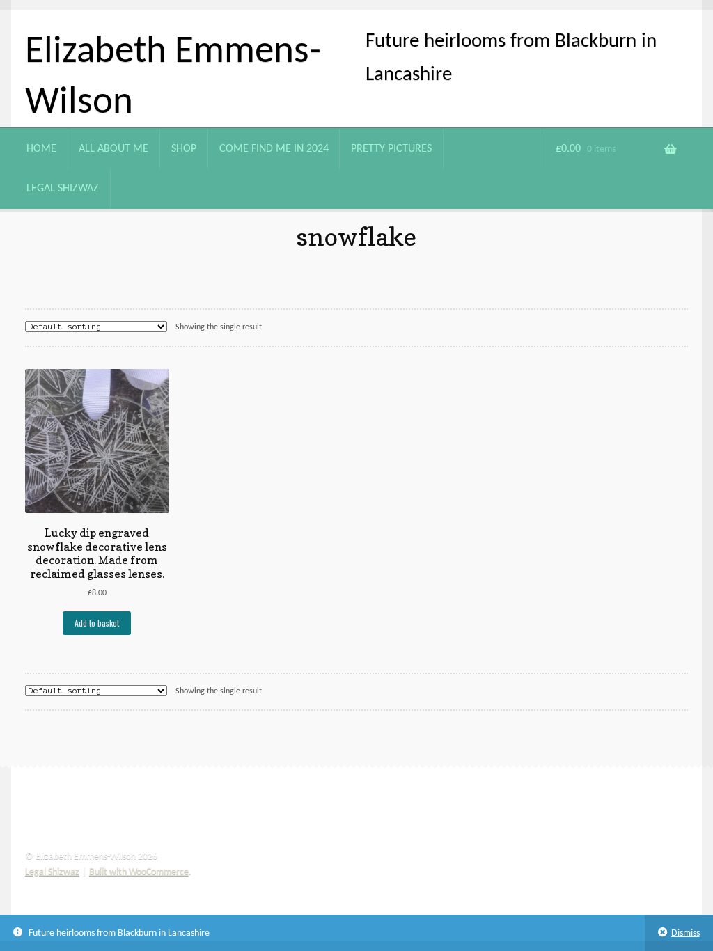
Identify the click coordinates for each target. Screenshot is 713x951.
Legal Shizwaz (62, 188)
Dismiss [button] (685, 933)
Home (41, 149)
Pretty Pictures (391, 149)
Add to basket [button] (97, 623)
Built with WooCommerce (139, 872)
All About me (113, 149)
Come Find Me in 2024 (274, 149)
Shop (183, 149)
